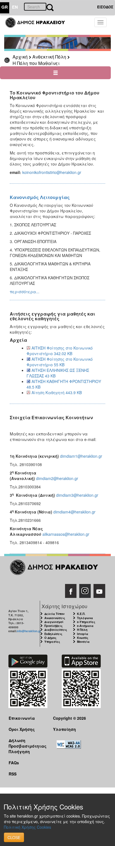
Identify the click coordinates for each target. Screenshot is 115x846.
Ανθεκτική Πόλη (49, 57)
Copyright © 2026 (69, 718)
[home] (38, 25)
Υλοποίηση (64, 729)
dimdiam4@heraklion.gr (74, 512)
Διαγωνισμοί (53, 622)
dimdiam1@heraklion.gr (81, 456)
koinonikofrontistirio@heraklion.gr (51, 172)
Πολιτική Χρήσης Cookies (27, 827)
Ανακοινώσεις (54, 618)
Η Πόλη (82, 630)
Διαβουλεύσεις (55, 630)
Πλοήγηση (19, 751)
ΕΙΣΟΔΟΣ (105, 6)
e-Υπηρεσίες (86, 622)
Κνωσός (82, 638)
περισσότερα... (24, 291)
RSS (12, 774)
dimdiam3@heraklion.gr (77, 495)
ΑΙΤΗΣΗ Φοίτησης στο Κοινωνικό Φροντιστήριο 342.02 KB (60, 350)
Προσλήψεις (53, 626)
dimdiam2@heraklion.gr (57, 478)
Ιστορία (82, 634)
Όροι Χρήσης (22, 729)
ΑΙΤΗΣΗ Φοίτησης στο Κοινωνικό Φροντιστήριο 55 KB (60, 361)
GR (4, 7)
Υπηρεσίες (52, 642)
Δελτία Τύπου (54, 614)
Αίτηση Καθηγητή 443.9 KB (57, 392)
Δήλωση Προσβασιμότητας (26, 743)
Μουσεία (83, 642)
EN (15, 7)
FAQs (14, 762)
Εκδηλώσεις (53, 634)
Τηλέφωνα (85, 618)
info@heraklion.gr (29, 631)
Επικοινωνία (22, 718)
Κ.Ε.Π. (81, 614)
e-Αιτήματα (85, 626)
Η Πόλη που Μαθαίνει (36, 63)
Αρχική (20, 57)
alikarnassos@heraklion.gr (65, 534)
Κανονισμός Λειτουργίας (40, 197)
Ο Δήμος (50, 638)
